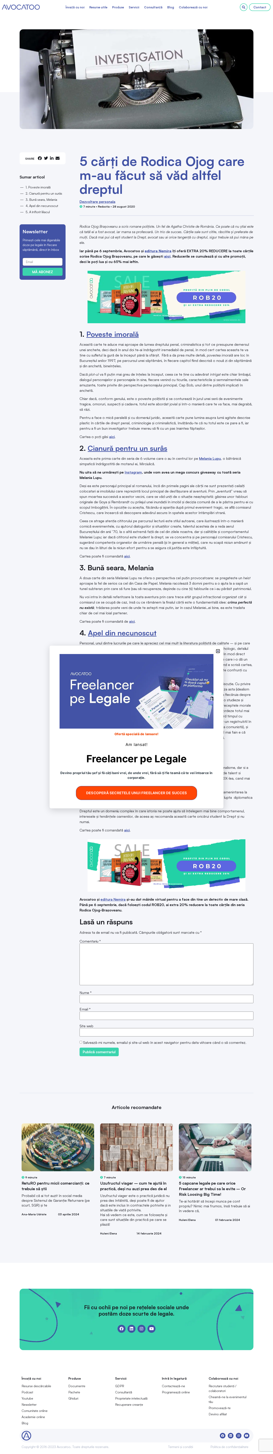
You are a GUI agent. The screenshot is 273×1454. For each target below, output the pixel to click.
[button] (217, 651)
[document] (136, 727)
